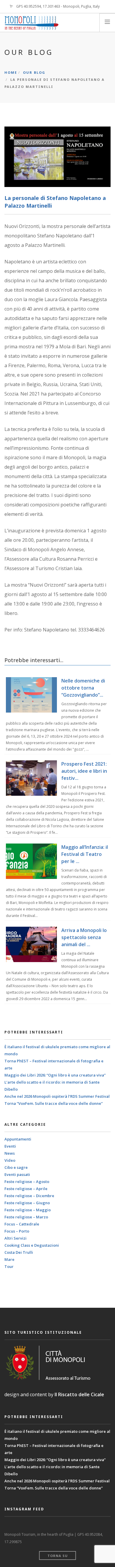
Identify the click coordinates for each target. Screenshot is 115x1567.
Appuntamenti (17, 1139)
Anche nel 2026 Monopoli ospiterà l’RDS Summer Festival (57, 1096)
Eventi (10, 1146)
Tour (9, 1266)
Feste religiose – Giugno (27, 1202)
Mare (9, 1259)
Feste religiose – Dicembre (29, 1195)
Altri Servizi (15, 1238)
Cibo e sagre (16, 1167)
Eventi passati (17, 1174)
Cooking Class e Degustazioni (31, 1245)
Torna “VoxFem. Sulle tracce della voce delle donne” (53, 1103)
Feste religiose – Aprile (25, 1188)
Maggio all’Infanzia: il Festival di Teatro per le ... (84, 854)
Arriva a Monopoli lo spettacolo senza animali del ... (84, 937)
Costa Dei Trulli (18, 1252)
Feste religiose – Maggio (27, 1209)
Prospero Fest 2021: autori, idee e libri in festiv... (84, 771)
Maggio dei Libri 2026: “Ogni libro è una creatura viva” (55, 1075)
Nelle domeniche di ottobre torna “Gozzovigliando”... (83, 687)
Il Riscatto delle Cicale (79, 1394)
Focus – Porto (16, 1231)
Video (9, 1160)
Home (10, 72)
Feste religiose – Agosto (26, 1181)
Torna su (57, 1555)
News (9, 1153)
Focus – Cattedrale (21, 1224)
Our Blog (34, 72)
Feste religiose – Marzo (26, 1217)
